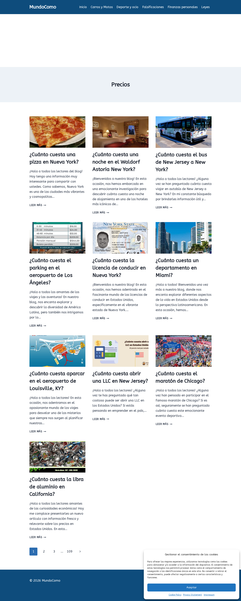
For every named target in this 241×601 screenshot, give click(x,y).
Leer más (37, 205)
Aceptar (191, 587)
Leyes (205, 7)
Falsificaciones (153, 7)
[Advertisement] (120, 40)
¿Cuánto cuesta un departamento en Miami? (177, 267)
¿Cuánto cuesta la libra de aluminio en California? (56, 486)
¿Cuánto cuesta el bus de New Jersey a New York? (181, 162)
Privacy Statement (192, 595)
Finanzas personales (183, 7)
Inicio (83, 7)
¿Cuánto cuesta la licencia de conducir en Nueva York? (119, 267)
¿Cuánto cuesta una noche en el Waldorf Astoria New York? (116, 162)
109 (70, 551)
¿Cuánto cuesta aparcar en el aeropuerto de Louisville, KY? (57, 381)
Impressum (209, 595)
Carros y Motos (102, 7)
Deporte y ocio (127, 7)
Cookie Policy (175, 595)
